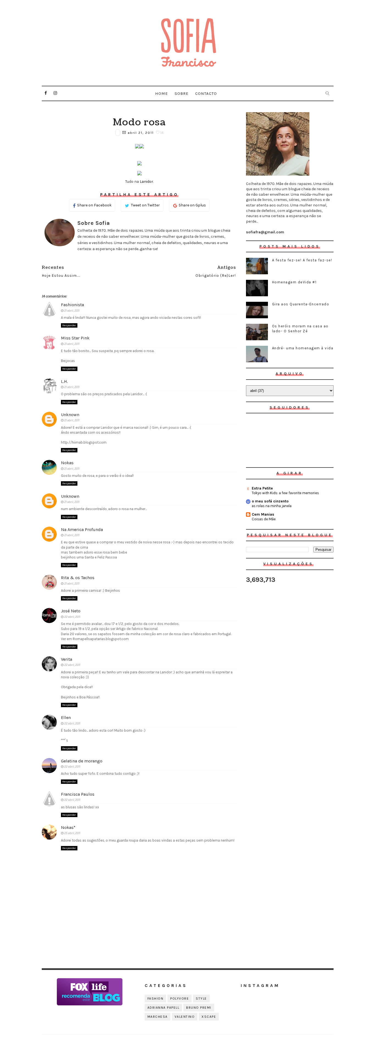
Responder (69, 325)
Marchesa (157, 1017)
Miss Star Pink (75, 338)
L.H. (64, 381)
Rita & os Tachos (77, 577)
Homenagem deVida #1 (294, 282)
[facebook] (46, 93)
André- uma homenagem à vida (303, 348)
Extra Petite (262, 488)
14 (161, 133)
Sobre (182, 93)
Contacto (206, 93)
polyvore (179, 998)
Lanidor (146, 181)
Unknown (70, 414)
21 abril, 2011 (71, 310)
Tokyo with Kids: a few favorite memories (285, 493)
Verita (66, 659)
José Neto (70, 610)
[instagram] (55, 93)
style (201, 998)
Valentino (185, 1017)
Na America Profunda (82, 529)
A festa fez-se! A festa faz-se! (302, 260)
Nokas (67, 462)
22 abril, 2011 (72, 617)
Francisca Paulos (77, 794)
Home (161, 93)
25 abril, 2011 (72, 833)
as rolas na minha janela (272, 506)
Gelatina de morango (81, 761)
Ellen (66, 717)
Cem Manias (263, 514)
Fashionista (72, 304)
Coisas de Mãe (264, 519)
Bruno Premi (198, 1008)
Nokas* (68, 827)
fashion (155, 998)
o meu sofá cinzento (270, 501)
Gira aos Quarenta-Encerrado (300, 304)
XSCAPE (209, 1017)
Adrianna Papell (163, 1008)
